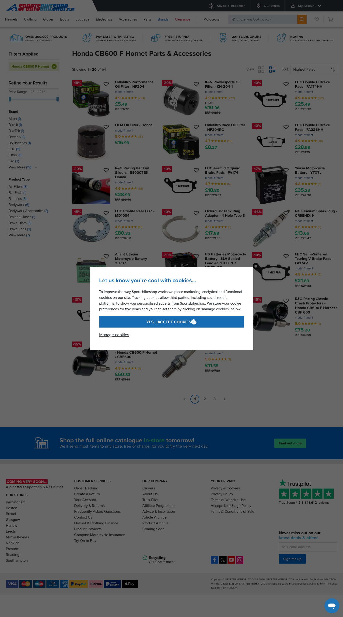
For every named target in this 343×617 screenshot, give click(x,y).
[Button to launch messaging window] (331, 605)
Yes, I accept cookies (168, 322)
